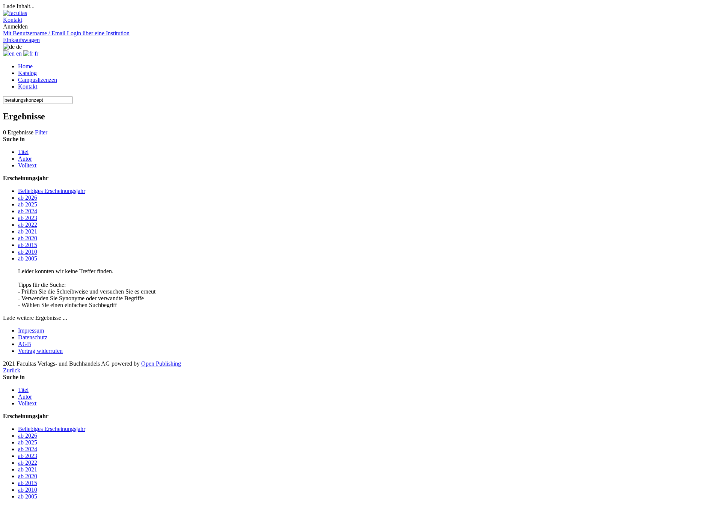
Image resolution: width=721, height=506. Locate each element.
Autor (25, 158)
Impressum (31, 330)
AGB (24, 344)
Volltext (27, 165)
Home (25, 66)
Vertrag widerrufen (40, 351)
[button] (12, 20)
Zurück (11, 370)
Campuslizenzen (37, 80)
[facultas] (15, 13)
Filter (41, 132)
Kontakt (27, 86)
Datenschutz (32, 337)
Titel (23, 152)
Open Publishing (161, 363)
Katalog (27, 73)
